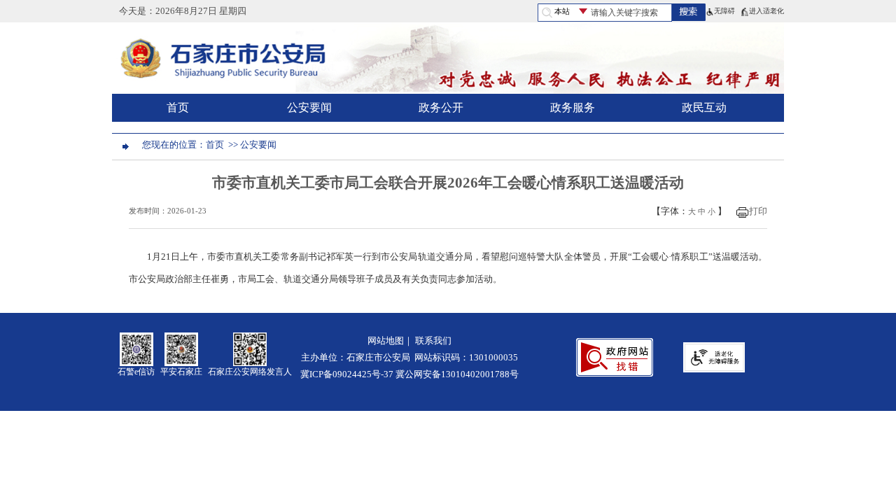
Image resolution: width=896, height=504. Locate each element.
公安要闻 (309, 107)
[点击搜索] (689, 11)
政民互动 (704, 107)
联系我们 (433, 341)
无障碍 (724, 11)
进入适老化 (766, 11)
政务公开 (441, 107)
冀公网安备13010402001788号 (457, 374)
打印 (758, 211)
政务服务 (572, 107)
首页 (178, 107)
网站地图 (386, 341)
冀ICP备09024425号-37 (346, 374)
